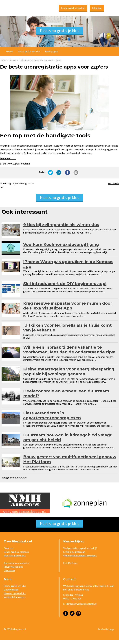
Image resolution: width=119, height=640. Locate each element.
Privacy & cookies (13, 566)
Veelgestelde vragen (14, 596)
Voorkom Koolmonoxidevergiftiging (61, 244)
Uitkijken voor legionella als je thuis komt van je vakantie (67, 328)
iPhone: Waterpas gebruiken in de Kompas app (68, 264)
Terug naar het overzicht (14, 477)
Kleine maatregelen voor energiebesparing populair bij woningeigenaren (68, 371)
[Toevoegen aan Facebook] (67, 172)
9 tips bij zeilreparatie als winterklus (61, 224)
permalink (113, 183)
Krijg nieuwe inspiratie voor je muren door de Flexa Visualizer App (67, 306)
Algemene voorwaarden (16, 562)
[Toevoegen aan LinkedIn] (58, 172)
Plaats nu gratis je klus (59, 30)
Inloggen (96, 7)
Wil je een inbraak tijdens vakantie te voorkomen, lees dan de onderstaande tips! (69, 350)
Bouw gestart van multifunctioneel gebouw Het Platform (69, 459)
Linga (111, 629)
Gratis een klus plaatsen (16, 551)
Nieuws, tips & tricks (15, 593)
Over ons (8, 548)
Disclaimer (9, 570)
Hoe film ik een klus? (15, 555)
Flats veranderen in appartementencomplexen (52, 415)
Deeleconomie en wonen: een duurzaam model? (66, 393)
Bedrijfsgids (51, 51)
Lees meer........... (8, 158)
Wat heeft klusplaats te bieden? (80, 555)
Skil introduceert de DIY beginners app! (64, 283)
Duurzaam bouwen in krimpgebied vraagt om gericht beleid (67, 437)
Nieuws (12, 60)
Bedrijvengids (11, 589)
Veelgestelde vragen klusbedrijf (80, 548)
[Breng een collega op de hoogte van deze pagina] (75, 172)
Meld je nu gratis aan (74, 551)
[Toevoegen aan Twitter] (50, 172)
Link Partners (70, 562)
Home (3, 60)
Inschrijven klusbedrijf (73, 7)
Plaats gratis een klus (29, 51)
